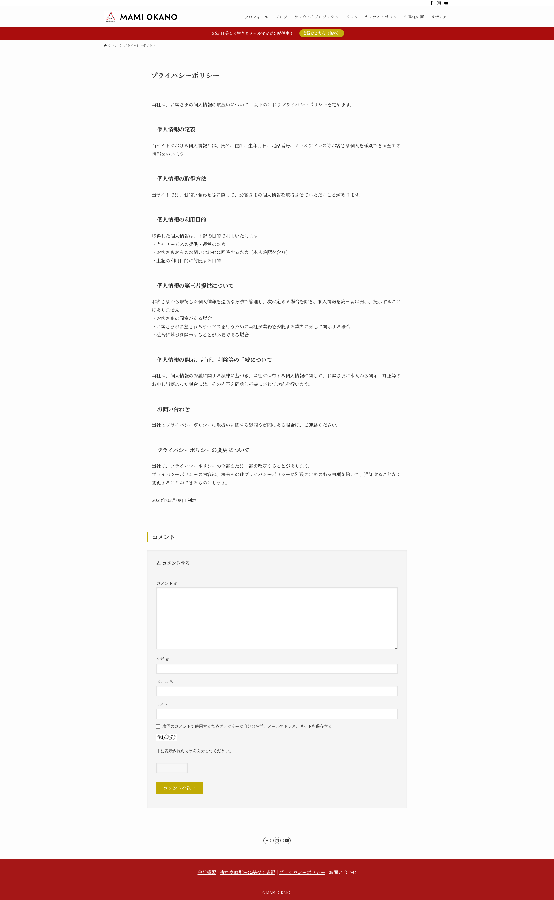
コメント (167, 583)
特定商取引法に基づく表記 (247, 872)
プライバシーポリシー (302, 872)
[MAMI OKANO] (141, 16)
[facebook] (431, 3)
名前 (163, 659)
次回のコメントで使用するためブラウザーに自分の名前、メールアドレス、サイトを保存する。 (249, 726)
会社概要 (207, 872)
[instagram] (439, 3)
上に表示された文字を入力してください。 (194, 751)
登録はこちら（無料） (321, 33)
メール (165, 682)
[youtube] (446, 3)
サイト (162, 704)
